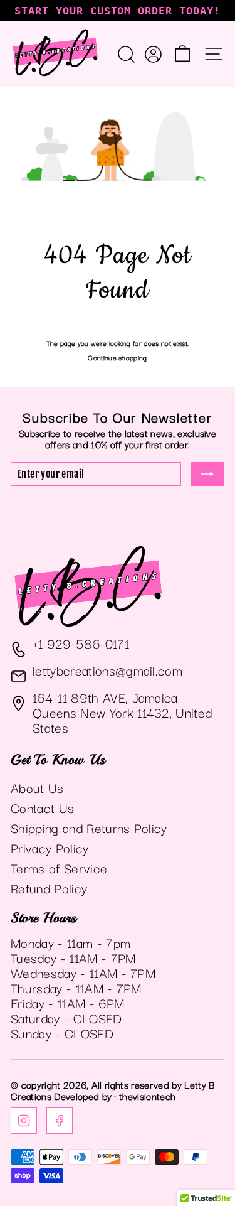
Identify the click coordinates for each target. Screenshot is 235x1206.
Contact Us (42, 807)
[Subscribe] (207, 474)
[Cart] (182, 54)
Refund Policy (49, 888)
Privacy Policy (50, 847)
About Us (37, 787)
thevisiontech (147, 1095)
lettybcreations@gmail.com (107, 670)
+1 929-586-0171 (81, 643)
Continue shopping (117, 357)
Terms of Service (59, 868)
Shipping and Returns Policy (89, 827)
